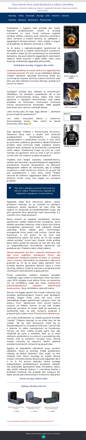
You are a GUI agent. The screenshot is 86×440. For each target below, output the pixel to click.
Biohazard (33, 20)
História (55, 16)
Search (67, 114)
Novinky (12, 16)
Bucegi (40, 16)
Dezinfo (12, 20)
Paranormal (45, 20)
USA (48, 16)
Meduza (22, 20)
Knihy (21, 16)
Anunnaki (30, 16)
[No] (83, 435)
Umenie (65, 16)
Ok (43, 437)
